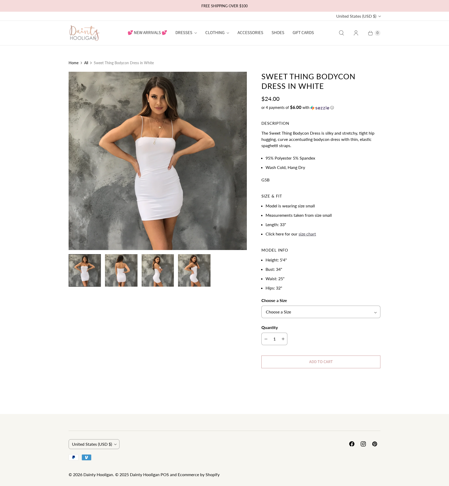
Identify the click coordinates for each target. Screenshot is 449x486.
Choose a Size (274, 300)
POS (165, 474)
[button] (320, 107)
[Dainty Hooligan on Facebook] (352, 444)
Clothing (214, 33)
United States (356, 16)
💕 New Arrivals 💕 (147, 33)
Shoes (278, 33)
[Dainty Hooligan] (84, 33)
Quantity (269, 327)
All (86, 63)
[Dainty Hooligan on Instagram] (363, 444)
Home (73, 63)
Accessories (250, 33)
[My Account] (356, 33)
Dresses (183, 33)
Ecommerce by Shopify (199, 474)
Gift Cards (303, 33)
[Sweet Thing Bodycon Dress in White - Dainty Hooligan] (158, 161)
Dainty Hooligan (98, 474)
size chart (307, 233)
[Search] (341, 33)
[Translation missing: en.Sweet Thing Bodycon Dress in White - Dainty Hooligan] (85, 270)
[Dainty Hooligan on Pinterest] (374, 444)
